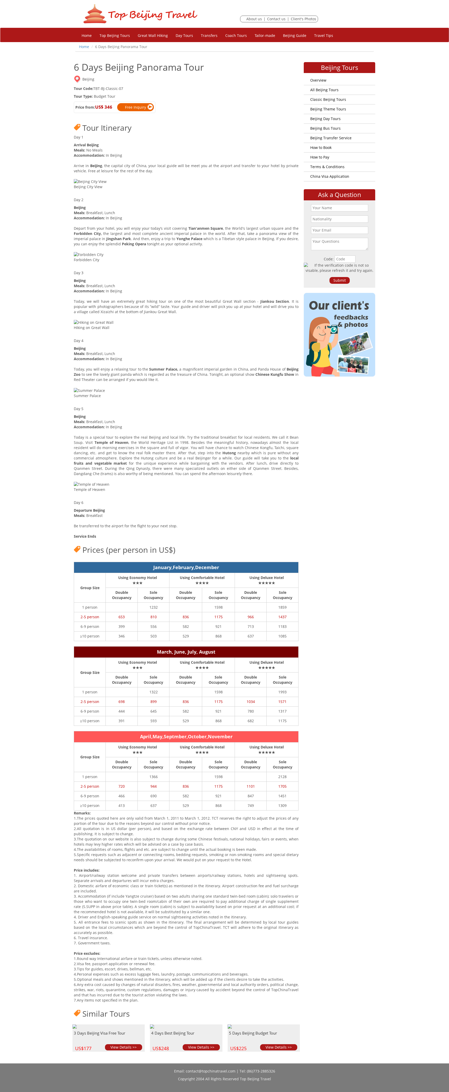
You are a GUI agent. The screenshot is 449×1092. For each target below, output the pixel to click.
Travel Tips (323, 35)
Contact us (276, 18)
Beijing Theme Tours (328, 109)
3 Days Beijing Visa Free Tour (99, 1033)
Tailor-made (265, 35)
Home (87, 35)
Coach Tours (236, 35)
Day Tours (184, 35)
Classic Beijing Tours (328, 99)
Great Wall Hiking (153, 35)
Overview (318, 80)
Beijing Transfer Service (331, 137)
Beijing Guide (294, 35)
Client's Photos (303, 18)
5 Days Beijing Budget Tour (253, 1033)
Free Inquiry (135, 107)
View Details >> (123, 1047)
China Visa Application (329, 176)
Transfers (209, 35)
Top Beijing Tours (115, 35)
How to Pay (319, 157)
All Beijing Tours (324, 89)
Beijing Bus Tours (325, 128)
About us (254, 18)
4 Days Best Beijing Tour (172, 1033)
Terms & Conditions (327, 166)
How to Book (321, 147)
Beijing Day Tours (325, 118)
